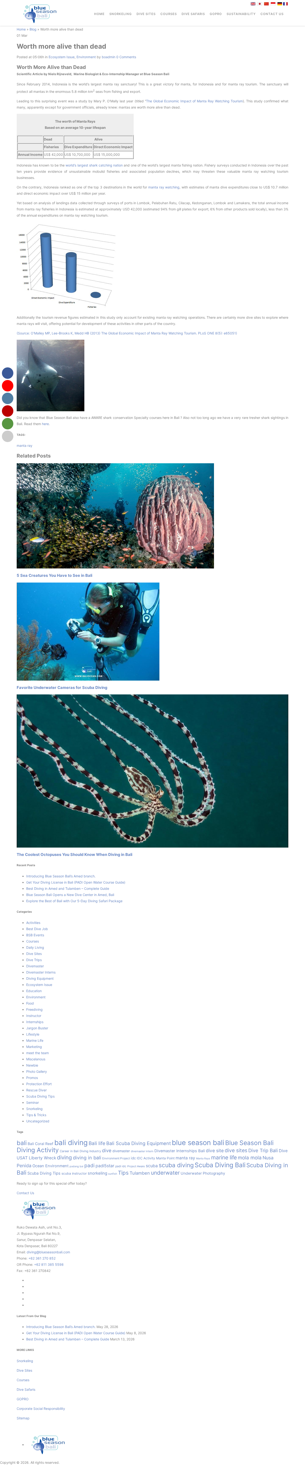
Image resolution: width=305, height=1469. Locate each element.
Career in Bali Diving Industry (80, 1151)
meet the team (37, 1053)
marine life (224, 1157)
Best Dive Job (37, 929)
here (45, 424)
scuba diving (176, 1165)
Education (34, 991)
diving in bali (87, 1158)
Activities (33, 923)
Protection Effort (39, 1084)
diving (64, 1157)
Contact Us (272, 14)
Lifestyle (32, 1034)
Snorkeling (120, 14)
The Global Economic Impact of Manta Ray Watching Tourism (194, 101)
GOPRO (216, 14)
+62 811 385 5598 (49, 1264)
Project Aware (136, 1166)
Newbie (32, 1065)
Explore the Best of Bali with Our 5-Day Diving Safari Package (74, 901)
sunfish (112, 1173)
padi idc (120, 1166)
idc (133, 1158)
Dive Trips (34, 960)
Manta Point (165, 1158)
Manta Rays (203, 1158)
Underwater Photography (203, 1173)
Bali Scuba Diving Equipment (138, 1143)
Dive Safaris (193, 14)
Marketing (34, 1047)
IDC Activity (146, 1158)
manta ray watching (163, 187)
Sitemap (23, 1418)
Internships (34, 1022)
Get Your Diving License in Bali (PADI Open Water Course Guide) (75, 882)
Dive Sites (146, 14)
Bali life (97, 1143)
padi (89, 1165)
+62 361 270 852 (42, 1258)
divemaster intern (142, 1151)
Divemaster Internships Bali (179, 1150)
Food (30, 1003)
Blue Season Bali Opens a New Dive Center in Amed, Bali (70, 895)
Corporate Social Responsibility (41, 1408)
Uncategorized (37, 1121)
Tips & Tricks (36, 1115)
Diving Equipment (40, 978)
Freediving (34, 1009)
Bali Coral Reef (40, 1143)
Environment (86, 57)
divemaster (121, 1151)
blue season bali (198, 1142)
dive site (215, 1150)
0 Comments (126, 57)
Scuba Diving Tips (40, 1096)
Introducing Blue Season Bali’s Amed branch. (61, 876)
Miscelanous (35, 1059)
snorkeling (97, 1173)
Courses (168, 14)
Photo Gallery (36, 1071)
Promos (32, 1078)
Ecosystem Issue (62, 57)
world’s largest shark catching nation (94, 165)
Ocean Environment (50, 1165)
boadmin (108, 57)
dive (107, 1150)
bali (22, 1142)
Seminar (32, 1102)
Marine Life (34, 1040)
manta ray (24, 445)
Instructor (33, 1016)
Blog (33, 29)
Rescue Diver (36, 1090)
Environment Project (116, 1158)
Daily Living (35, 947)
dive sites (236, 1150)
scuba (152, 1165)
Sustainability (241, 14)
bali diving (71, 1142)
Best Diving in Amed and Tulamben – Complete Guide (67, 888)
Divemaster (35, 966)
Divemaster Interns (41, 972)
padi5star (105, 1165)
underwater (165, 1172)
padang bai (76, 1166)
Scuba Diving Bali (220, 1165)
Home (99, 14)
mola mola (250, 1158)
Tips (123, 1172)
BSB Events (35, 935)
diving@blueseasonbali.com (48, 1252)
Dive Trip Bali (263, 1150)
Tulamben (140, 1173)
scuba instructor (74, 1173)
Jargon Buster (37, 1028)
